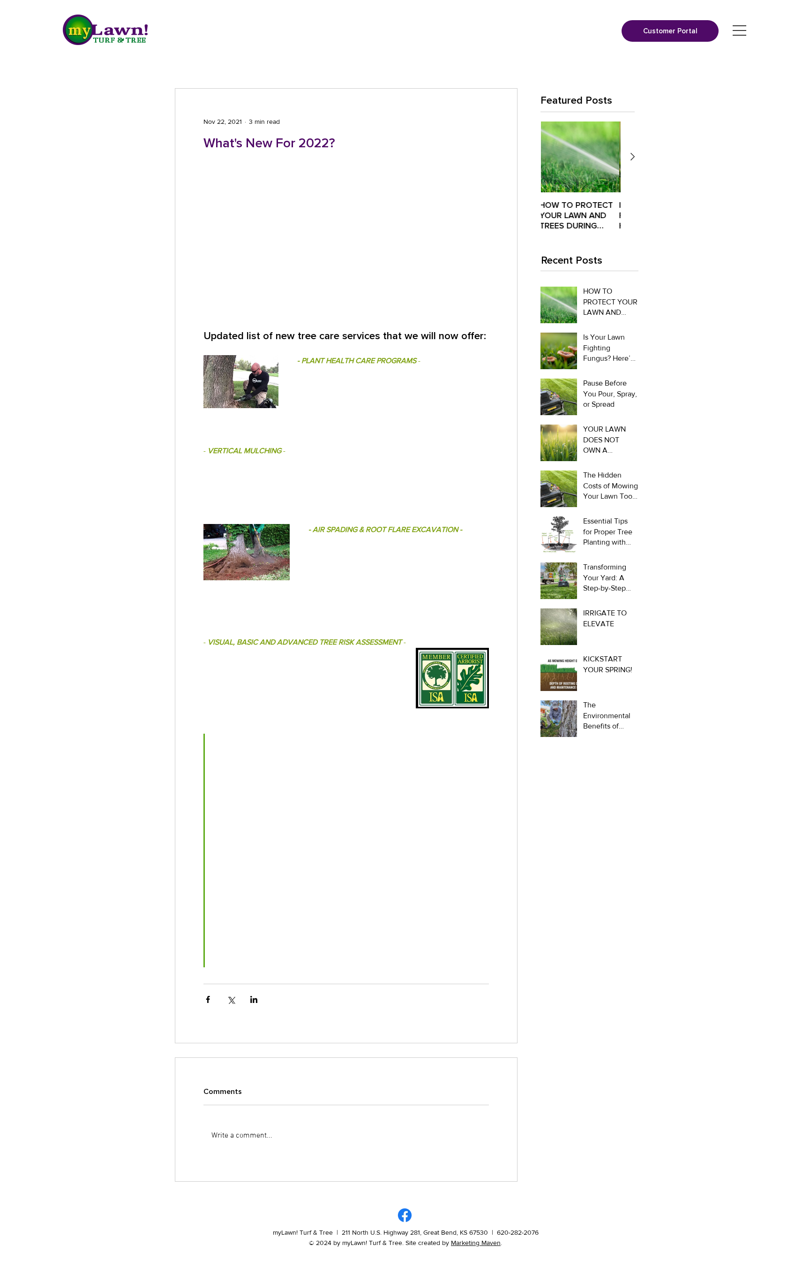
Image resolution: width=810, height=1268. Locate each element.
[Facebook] (405, 1215)
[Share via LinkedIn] (253, 999)
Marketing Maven (476, 1242)
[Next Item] (632, 157)
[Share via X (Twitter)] (230, 999)
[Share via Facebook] (207, 999)
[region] (739, 31)
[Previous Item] (529, 157)
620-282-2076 (518, 1232)
